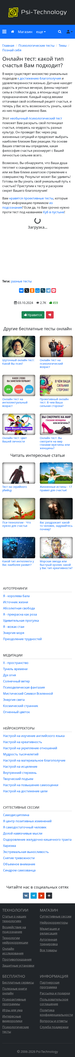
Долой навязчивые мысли (22, 833)
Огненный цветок (16, 712)
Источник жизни (15, 602)
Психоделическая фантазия (24, 687)
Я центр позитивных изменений (27, 821)
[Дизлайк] (50, 315)
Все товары (48, 950)
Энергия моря (13, 633)
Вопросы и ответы (54, 1021)
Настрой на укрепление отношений (30, 748)
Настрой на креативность (22, 742)
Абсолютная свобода (19, 608)
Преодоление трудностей (22, 639)
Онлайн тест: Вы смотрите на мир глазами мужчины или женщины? (55, 443)
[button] (4, 32)
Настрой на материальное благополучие (34, 760)
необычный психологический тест (36, 118)
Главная (8, 45)
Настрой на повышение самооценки (30, 785)
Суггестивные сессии (55, 916)
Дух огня (9, 675)
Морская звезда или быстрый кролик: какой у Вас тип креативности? (56, 564)
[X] (26, 290)
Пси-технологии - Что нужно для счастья (16, 524)
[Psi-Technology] (37, 12)
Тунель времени (15, 669)
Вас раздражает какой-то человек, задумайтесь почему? (56, 526)
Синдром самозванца (19, 870)
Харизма (9, 846)
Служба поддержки (54, 1027)
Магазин (25, 31)
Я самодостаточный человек (24, 827)
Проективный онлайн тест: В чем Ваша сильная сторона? (54, 402)
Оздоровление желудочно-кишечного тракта (37, 839)
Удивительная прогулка (21, 620)
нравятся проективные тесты (31, 198)
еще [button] (39, 31)
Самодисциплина (16, 815)
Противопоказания (17, 959)
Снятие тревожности (19, 858)
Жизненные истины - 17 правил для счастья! (56, 488)
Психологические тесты (36, 45)
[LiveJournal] (43, 290)
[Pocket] (53, 290)
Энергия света (14, 700)
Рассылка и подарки (55, 993)
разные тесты (21, 281)
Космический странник (20, 706)
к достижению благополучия (39, 78)
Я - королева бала (16, 596)
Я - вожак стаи (13, 627)
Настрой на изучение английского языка (34, 736)
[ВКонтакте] (21, 290)
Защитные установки (18, 965)
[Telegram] (48, 290)
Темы (63, 45)
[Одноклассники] (32, 290)
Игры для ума (12, 1010)
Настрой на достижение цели (25, 791)
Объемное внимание (19, 864)
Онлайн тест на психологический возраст (51, 363)
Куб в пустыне (53, 212)
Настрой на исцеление (20, 766)
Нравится (34, 315)
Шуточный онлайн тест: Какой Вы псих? (18, 361)
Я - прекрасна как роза (20, 614)
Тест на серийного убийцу (14, 488)
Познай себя (11, 50)
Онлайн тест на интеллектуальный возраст (15, 402)
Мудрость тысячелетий (20, 754)
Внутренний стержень (20, 773)
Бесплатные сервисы (18, 982)
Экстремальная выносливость (26, 852)
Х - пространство (15, 663)
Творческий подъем (18, 779)
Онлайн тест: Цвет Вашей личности (14, 439)
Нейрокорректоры (54, 922)
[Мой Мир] (37, 290)
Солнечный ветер (16, 681)
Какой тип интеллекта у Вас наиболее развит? (18, 563)
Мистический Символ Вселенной (28, 693)
